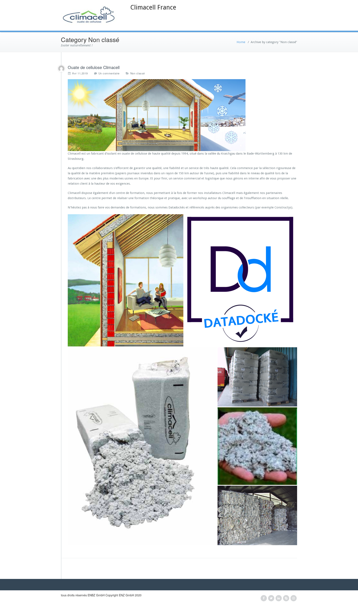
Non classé (137, 73)
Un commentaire (109, 73)
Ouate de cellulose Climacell (94, 67)
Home (241, 42)
